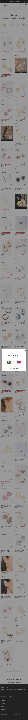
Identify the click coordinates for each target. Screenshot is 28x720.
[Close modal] (25, 350)
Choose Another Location (14, 368)
